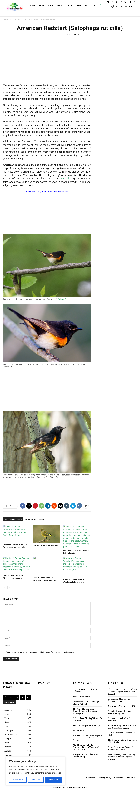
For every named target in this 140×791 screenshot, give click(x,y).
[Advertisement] (47, 62)
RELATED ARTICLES (13, 519)
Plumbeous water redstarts (55, 191)
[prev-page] (4, 587)
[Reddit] (112, 6)
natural (65, 178)
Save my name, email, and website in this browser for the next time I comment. (41, 652)
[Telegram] (73, 506)
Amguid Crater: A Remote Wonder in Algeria (119, 712)
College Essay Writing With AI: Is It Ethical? (87, 719)
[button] (100, 5)
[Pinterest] (134, 2)
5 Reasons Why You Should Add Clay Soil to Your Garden (122, 726)
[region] (35, 771)
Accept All (53, 779)
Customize (18, 779)
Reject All (36, 779)
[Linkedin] (125, 2)
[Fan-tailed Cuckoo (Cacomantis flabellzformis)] (77, 536)
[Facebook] (112, 2)
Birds (20, 19)
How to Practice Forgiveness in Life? (121, 733)
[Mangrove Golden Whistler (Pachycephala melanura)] (77, 567)
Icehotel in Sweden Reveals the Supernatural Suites (121, 748)
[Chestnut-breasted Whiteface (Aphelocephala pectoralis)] (16, 533)
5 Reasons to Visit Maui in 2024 (121, 706)
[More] (86, 506)
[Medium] (129, 2)
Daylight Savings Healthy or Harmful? (85, 690)
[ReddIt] (54, 506)
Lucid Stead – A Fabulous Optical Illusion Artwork (87, 702)
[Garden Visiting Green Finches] (46, 534)
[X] (121, 6)
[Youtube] (130, 6)
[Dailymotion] (107, 2)
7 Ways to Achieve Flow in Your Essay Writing (86, 755)
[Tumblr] (66, 506)
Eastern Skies (78, 730)
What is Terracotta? (81, 696)
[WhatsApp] (41, 506)
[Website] (126, 6)
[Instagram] (120, 2)
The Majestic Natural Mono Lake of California (122, 741)
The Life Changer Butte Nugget (86, 725)
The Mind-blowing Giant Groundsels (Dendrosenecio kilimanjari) (85, 711)
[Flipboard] (116, 2)
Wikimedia (62, 299)
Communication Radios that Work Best (120, 719)
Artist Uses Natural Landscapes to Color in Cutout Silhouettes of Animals (87, 737)
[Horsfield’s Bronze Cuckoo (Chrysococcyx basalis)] (16, 565)
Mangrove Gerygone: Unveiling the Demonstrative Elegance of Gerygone (121, 756)
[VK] (79, 506)
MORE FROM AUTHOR (34, 519)
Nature (13, 19)
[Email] (60, 506)
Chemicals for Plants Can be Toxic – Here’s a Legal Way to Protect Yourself (122, 691)
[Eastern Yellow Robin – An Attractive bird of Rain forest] (46, 566)
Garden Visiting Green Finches (45, 545)
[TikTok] (117, 6)
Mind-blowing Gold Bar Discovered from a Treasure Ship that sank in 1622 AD (87, 747)
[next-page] (9, 587)
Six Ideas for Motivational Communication (119, 700)
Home (5, 19)
